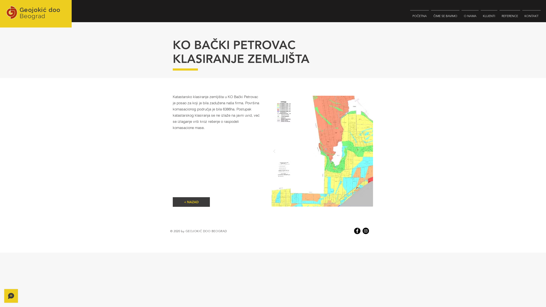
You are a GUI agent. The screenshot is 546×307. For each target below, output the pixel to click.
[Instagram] (366, 231)
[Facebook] (357, 231)
